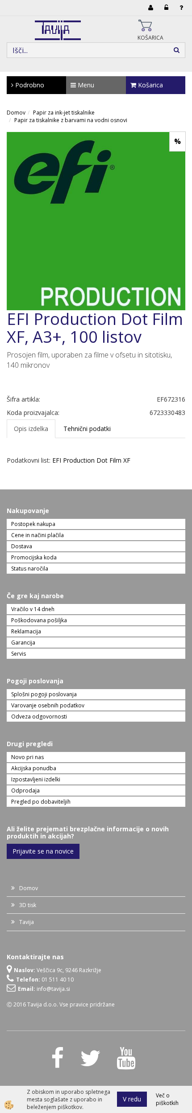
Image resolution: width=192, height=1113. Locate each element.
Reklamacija (26, 631)
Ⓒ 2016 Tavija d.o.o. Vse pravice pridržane (61, 1004)
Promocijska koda (34, 557)
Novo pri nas (27, 757)
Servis (18, 653)
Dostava (21, 546)
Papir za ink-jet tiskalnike (64, 112)
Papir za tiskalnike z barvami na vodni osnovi (70, 120)
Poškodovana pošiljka (39, 620)
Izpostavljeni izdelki (35, 779)
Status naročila (29, 568)
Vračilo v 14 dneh (32, 609)
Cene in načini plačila (37, 535)
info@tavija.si (53, 989)
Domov (16, 112)
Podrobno (28, 85)
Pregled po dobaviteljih (41, 801)
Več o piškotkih (167, 1099)
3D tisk (27, 905)
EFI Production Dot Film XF (91, 460)
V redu (132, 1099)
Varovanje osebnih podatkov (47, 705)
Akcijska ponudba (33, 768)
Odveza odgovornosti (39, 716)
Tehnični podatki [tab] (87, 428)
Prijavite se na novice (43, 851)
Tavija (26, 922)
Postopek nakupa (33, 524)
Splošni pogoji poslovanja (44, 694)
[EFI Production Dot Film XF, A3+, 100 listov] (96, 220)
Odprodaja (25, 790)
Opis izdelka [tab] (31, 428)
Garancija (23, 642)
